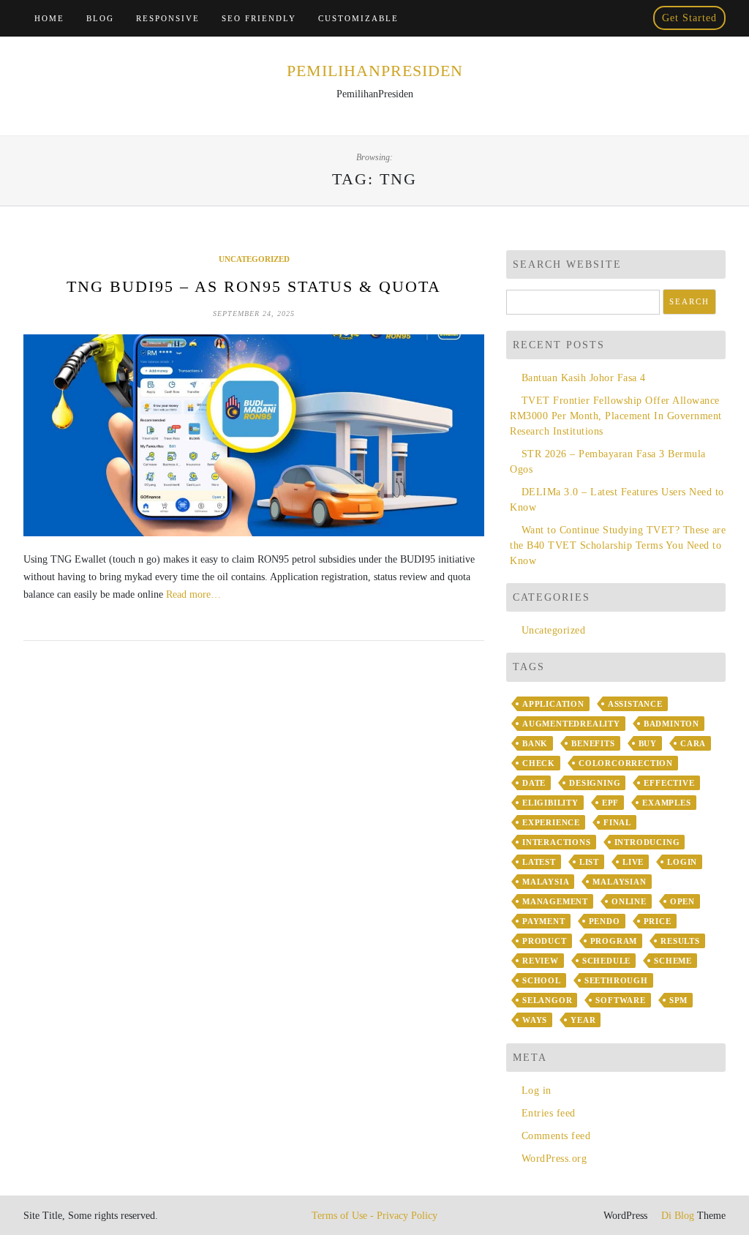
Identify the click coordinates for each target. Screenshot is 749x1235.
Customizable (358, 18)
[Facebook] (570, 17)
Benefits (592, 743)
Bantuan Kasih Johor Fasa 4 (584, 377)
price (657, 921)
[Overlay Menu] (631, 18)
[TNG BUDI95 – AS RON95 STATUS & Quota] (253, 435)
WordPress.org (554, 1158)
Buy (648, 743)
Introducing (647, 842)
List (589, 861)
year (583, 1020)
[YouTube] (611, 17)
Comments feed (556, 1135)
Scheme (673, 960)
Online (629, 901)
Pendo (604, 921)
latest (539, 861)
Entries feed (549, 1113)
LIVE (633, 861)
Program (614, 940)
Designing (594, 782)
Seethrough (616, 980)
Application (553, 703)
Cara (693, 743)
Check (538, 763)
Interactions (556, 842)
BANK (535, 743)
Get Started (689, 17)
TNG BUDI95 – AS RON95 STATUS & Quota (254, 286)
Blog (100, 18)
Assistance (635, 703)
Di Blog (676, 1215)
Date (534, 782)
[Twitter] (590, 17)
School (541, 980)
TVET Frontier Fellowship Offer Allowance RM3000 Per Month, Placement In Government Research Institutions (616, 416)
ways (534, 1020)
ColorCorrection (626, 763)
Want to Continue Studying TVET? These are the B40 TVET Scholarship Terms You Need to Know (618, 545)
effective (669, 782)
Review (540, 960)
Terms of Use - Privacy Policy (374, 1215)
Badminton (671, 723)
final (617, 822)
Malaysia (545, 881)
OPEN (682, 901)
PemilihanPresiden (375, 70)
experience (551, 822)
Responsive (168, 18)
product (544, 940)
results (680, 940)
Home (49, 18)
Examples (666, 802)
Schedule (606, 960)
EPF (610, 802)
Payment (543, 921)
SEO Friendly (259, 18)
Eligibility (550, 802)
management (555, 901)
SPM (678, 1000)
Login (682, 861)
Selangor (547, 1000)
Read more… (193, 594)
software (620, 1000)
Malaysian (619, 881)
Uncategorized (254, 259)
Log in (537, 1090)
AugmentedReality (571, 723)
